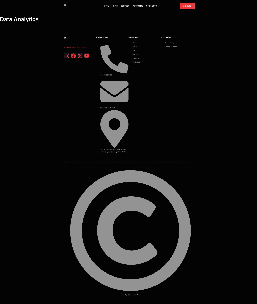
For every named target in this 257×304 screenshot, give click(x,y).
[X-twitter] (80, 55)
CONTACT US (151, 6)
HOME (106, 6)
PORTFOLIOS (138, 6)
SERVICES (125, 6)
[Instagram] (66, 55)
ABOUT (115, 6)
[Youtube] (86, 55)
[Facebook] (73, 55)
